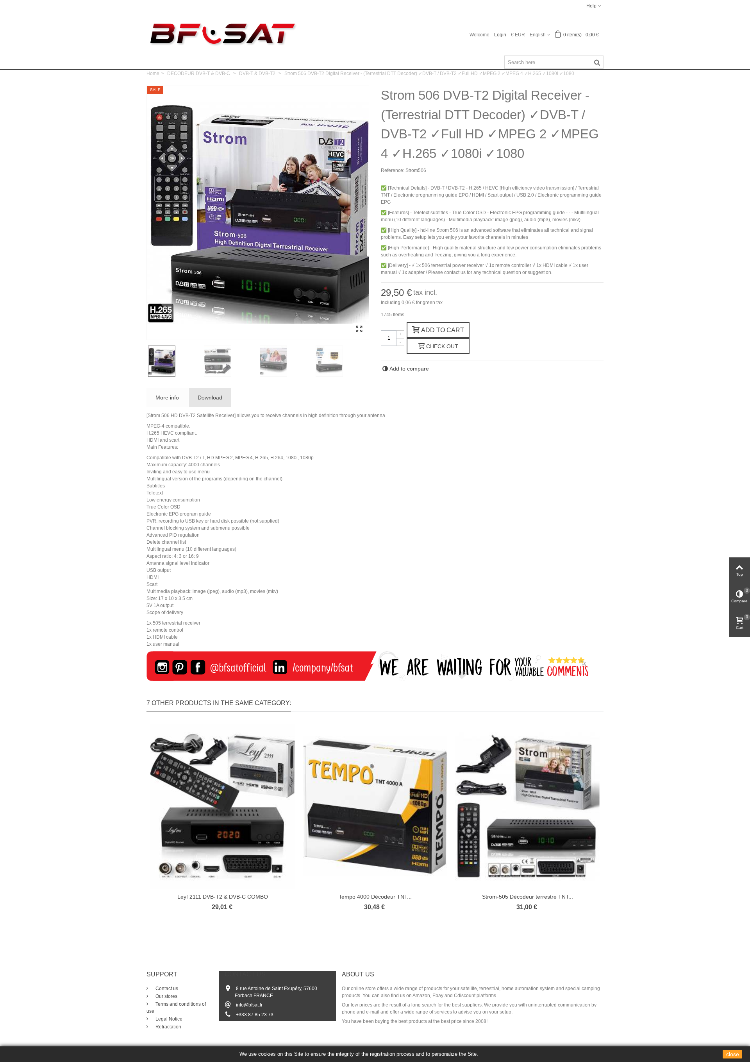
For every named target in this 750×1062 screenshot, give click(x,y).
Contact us (166, 988)
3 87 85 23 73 (258, 1014)
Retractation (167, 1027)
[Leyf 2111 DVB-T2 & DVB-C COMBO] (222, 806)
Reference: (392, 170)
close (732, 1054)
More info (167, 397)
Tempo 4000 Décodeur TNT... (375, 897)
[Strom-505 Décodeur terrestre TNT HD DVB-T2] (527, 806)
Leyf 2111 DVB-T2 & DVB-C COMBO (222, 897)
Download (210, 397)
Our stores (165, 996)
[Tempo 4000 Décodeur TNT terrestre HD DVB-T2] (375, 806)
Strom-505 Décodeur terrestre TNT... (527, 897)
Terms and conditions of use (176, 1007)
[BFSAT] (222, 33)
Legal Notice (168, 1019)
